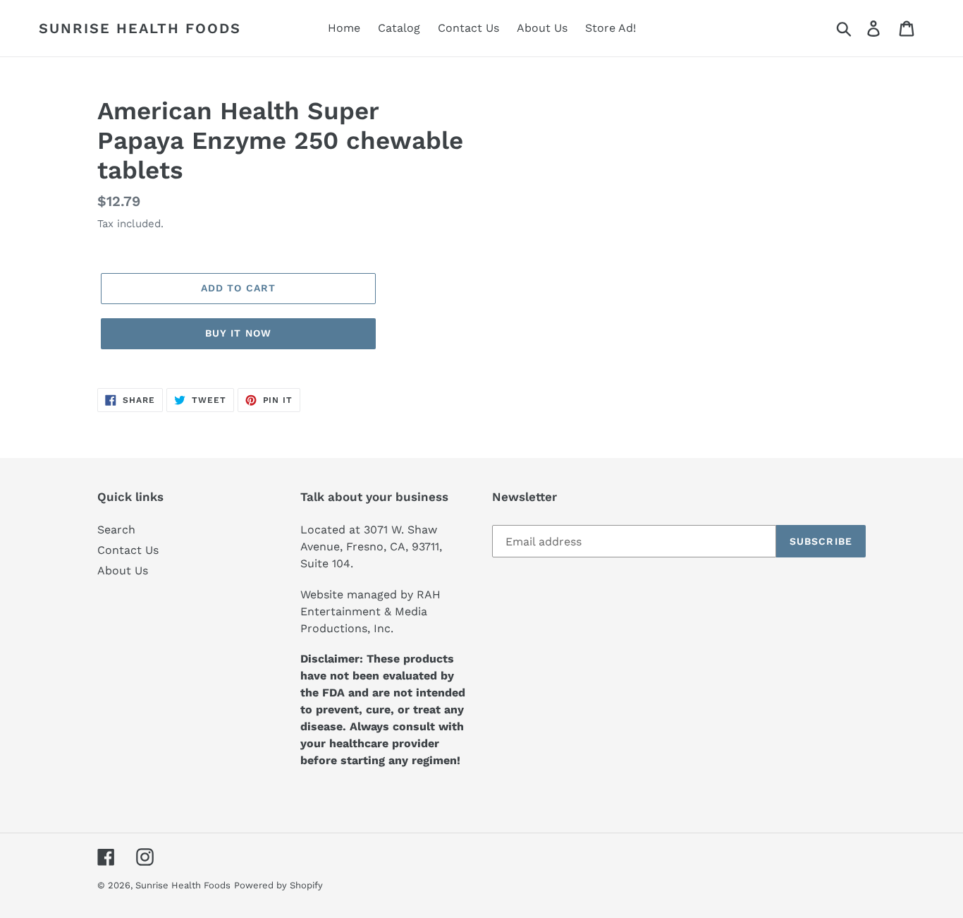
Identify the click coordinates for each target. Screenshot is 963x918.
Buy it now (238, 333)
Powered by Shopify (278, 885)
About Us (122, 570)
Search (116, 529)
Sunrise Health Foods (140, 28)
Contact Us (128, 550)
